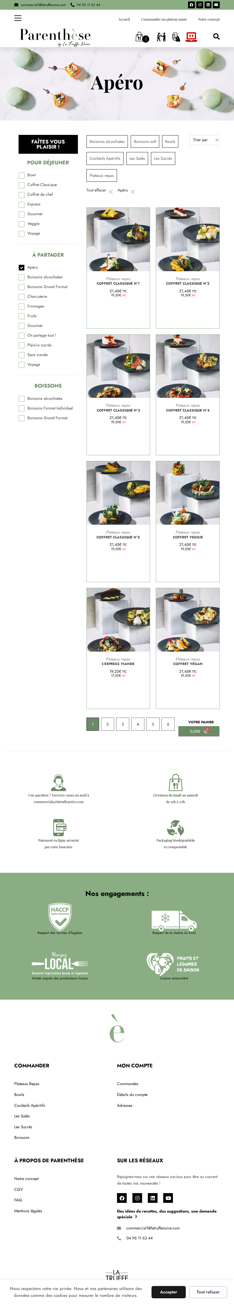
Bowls (19, 1094)
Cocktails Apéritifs (29, 1105)
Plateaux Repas (26, 1084)
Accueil (124, 19)
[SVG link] (55, 38)
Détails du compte (132, 1094)
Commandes (127, 1084)
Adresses (124, 1105)
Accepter (168, 1292)
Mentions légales (28, 1211)
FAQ (18, 1200)
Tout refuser (208, 1292)
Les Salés (22, 1116)
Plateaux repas (118, 278)
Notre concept (209, 19)
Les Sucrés (23, 1127)
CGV (18, 1189)
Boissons (21, 1137)
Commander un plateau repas (164, 19)
